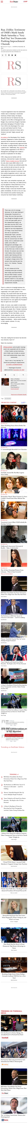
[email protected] (15, 388)
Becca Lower (14, 893)
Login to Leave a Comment (14, 735)
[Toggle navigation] (2, 1)
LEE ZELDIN (8, 398)
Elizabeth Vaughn (6, 46)
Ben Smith (14, 950)
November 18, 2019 (18, 370)
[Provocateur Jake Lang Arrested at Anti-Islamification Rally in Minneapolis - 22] (14, 1050)
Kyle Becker (4, 619)
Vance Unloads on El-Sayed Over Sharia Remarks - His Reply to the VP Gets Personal (13, 663)
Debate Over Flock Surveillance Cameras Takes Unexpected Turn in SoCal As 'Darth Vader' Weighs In (14, 711)
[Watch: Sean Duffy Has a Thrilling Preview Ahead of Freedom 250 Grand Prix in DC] (14, 879)
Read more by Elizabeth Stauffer (19, 394)
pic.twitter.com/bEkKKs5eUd (14, 364)
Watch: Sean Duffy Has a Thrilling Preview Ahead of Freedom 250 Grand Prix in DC (14, 890)
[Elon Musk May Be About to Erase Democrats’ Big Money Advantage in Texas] (14, 935)
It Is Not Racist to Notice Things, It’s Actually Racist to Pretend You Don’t (12, 1034)
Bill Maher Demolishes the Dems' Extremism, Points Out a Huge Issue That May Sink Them (13, 593)
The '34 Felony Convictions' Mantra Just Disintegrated (13, 1116)
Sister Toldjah (14, 921)
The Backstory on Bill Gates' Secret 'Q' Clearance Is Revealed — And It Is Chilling (13, 616)
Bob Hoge (3, 715)
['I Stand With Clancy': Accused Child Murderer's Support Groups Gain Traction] (14, 853)
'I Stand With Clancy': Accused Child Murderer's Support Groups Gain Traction (14, 863)
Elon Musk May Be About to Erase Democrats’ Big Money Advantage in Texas (14, 946)
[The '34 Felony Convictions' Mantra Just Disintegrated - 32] (14, 1105)
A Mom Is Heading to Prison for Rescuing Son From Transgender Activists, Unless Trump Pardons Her (14, 686)
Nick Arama (3, 596)
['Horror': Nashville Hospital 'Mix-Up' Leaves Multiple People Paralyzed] (14, 630)
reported (22, 147)
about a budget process (12, 161)
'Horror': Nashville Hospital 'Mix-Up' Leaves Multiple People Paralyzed (13, 640)
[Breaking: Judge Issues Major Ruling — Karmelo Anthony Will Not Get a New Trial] (14, 965)
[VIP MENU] (25, 1)
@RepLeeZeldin (7, 347)
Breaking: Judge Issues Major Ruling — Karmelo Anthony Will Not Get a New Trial (14, 976)
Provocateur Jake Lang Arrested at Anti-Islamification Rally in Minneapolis (13, 1060)
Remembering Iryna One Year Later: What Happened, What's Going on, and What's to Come (14, 917)
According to (4, 137)
